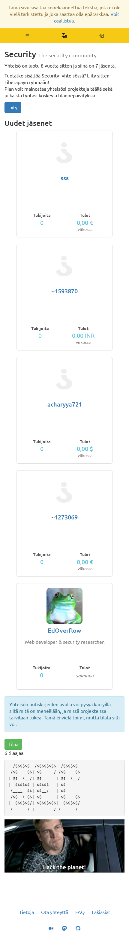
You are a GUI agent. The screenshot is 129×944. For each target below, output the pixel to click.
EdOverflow (64, 630)
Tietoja (26, 912)
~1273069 (64, 517)
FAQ (80, 912)
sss (65, 177)
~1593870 (64, 291)
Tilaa (13, 744)
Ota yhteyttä (54, 912)
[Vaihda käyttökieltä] (64, 35)
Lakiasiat (101, 912)
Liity (12, 107)
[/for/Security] (101, 35)
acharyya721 (64, 404)
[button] (27, 35)
